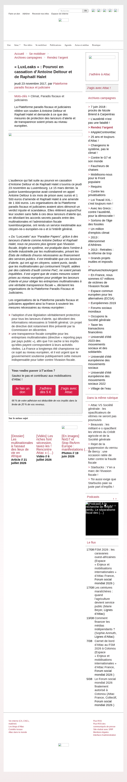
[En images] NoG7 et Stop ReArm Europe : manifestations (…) (76, 442)
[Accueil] (64, 27)
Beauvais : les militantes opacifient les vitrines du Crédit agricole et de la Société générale (102, 432)
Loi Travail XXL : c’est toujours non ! (100, 201)
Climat (35, 96)
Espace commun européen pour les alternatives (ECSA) (101, 294)
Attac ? (17, 45)
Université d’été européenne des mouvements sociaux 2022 (99, 378)
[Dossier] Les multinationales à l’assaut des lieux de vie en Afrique (22, 446)
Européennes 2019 (103, 303)
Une (9, 45)
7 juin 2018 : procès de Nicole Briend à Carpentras (101, 110)
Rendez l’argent (57, 57)
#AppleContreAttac (103, 132)
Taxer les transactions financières (96, 328)
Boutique (96, 45)
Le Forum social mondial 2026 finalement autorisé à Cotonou (105, 686)
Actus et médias (82, 45)
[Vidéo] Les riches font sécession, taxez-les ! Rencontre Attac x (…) (44, 444)
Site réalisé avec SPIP (103, 729)
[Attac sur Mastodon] (110, 10)
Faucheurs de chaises (98, 168)
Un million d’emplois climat (98, 230)
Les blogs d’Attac (16, 726)
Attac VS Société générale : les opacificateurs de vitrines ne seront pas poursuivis (102, 412)
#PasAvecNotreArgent (103, 270)
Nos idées (28, 45)
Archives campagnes (28, 57)
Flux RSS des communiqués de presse (104, 725)
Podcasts (93, 496)
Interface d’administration (104, 735)
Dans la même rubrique (102, 397)
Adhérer (26, 14)
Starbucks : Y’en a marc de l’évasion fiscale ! (101, 471)
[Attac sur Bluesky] (93, 10)
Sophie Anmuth (106, 633)
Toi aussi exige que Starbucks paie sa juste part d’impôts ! (102, 483)
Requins (96, 186)
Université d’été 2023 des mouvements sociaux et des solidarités (99, 344)
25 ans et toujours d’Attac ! (101, 138)
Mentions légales (101, 732)
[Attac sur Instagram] (105, 10)
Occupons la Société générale (99, 318)
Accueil (19, 53)
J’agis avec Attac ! (99, 88)
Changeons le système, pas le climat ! (98, 149)
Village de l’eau (101, 388)
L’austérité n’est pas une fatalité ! (99, 120)
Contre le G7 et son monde (99, 159)
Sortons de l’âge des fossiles (100, 222)
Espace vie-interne (59, 14)
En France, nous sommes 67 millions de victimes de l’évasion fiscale (101, 280)
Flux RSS (97, 721)
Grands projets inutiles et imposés (100, 260)
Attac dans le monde (18, 732)
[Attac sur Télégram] (116, 10)
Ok (85, 11)
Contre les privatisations (97, 193)
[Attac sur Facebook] (99, 10)
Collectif (111, 697)
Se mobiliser (41, 45)
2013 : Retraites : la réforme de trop (100, 251)
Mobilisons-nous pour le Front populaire (100, 178)
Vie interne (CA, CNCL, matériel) (19, 722)
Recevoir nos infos (40, 14)
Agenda (67, 45)
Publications (55, 45)
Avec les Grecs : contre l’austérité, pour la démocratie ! (101, 212)
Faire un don (14, 14)
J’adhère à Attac (99, 74)
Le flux (91, 542)
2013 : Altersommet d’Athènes (96, 241)
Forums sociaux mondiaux (100, 309)
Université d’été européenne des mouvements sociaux (99, 362)
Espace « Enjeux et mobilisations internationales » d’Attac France (105, 568)
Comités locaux (15, 729)
